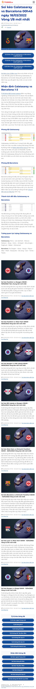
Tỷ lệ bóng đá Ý (18, 624)
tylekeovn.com (5, 684)
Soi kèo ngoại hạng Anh (18, 657)
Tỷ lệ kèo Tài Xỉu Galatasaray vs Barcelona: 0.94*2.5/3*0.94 (18, 61)
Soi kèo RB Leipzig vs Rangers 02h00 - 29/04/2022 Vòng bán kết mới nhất (14, 404)
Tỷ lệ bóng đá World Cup (18, 646)
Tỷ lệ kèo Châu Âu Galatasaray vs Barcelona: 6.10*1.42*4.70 (18, 67)
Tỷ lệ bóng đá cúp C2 (18, 642)
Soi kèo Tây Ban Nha (18, 665)
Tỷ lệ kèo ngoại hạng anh (18, 620)
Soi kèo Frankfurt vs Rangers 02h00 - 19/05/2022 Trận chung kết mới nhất (14, 283)
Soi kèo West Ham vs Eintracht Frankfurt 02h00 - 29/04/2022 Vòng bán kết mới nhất (16, 450)
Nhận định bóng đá (17, 684)
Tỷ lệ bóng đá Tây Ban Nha (18, 633)
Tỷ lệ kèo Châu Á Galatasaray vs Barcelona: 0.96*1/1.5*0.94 (18, 55)
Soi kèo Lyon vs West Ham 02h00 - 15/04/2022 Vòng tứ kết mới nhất (17, 541)
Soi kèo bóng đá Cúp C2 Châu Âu (9, 25)
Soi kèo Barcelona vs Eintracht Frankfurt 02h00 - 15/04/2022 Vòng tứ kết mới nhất (18, 495)
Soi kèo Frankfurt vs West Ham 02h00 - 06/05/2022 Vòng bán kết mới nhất (15, 322)
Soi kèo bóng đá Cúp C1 (18, 674)
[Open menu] (34, 2)
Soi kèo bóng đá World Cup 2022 (18, 679)
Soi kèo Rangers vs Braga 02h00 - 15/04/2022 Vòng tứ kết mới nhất (17, 589)
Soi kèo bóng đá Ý (18, 670)
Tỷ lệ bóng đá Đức (18, 629)
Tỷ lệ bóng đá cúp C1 (18, 637)
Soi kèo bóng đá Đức (18, 661)
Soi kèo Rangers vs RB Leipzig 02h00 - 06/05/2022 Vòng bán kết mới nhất (14, 364)
